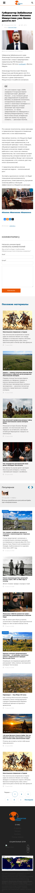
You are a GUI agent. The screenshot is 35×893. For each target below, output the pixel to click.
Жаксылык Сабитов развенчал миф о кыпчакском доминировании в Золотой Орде (17, 615)
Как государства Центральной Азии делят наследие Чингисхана (15, 464)
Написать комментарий (11, 244)
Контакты (17, 834)
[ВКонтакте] (5, 219)
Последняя (27, 800)
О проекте (17, 828)
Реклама (17, 831)
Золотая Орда (12, 27)
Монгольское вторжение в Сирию (15, 332)
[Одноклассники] (7, 219)
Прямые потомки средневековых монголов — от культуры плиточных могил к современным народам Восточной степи (15, 656)
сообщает (22, 64)
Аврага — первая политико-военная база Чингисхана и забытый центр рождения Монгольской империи (17, 374)
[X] (13, 219)
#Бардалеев (26, 212)
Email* (4, 260)
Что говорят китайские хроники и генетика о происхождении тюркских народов (16, 534)
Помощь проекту (17, 837)
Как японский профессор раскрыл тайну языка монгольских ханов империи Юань (17, 421)
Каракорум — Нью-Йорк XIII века (14, 695)
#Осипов (5, 212)
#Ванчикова (15, 212)
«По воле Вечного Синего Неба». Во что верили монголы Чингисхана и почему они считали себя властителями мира (17, 737)
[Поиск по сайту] (32, 3)
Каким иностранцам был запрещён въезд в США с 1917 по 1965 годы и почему (15, 579)
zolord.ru (12, 226)
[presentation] (29, 487)
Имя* (3, 254)
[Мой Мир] (10, 219)
